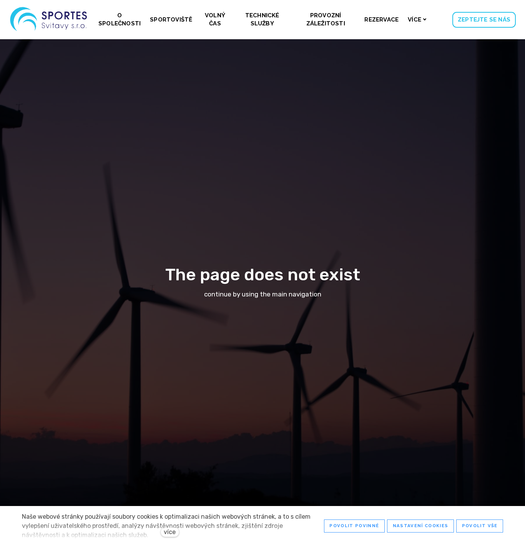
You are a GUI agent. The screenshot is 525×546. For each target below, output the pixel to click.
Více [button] (414, 19)
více (170, 532)
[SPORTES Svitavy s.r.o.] (49, 19)
